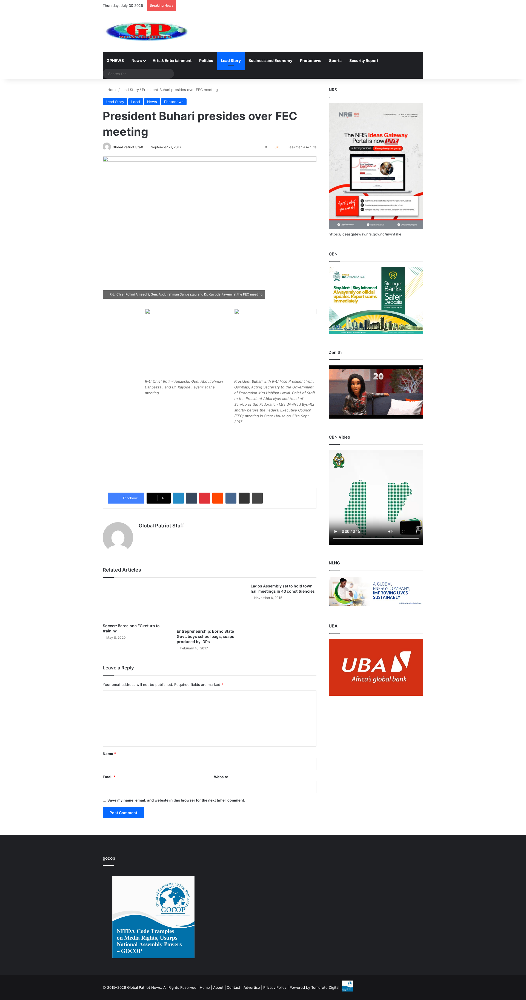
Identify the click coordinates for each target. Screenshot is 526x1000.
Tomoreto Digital (325, 987)
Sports (335, 60)
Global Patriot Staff (128, 147)
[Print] (257, 498)
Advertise (252, 987)
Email (109, 777)
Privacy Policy (274, 987)
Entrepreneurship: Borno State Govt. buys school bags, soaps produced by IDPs (205, 636)
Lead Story (231, 60)
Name (109, 753)
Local (135, 102)
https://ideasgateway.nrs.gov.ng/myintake (365, 234)
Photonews (310, 60)
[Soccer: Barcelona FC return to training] (135, 601)
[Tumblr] (191, 498)
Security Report (363, 60)
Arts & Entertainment (172, 60)
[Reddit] (217, 498)
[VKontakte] (230, 498)
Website (221, 777)
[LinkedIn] (178, 498)
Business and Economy (270, 60)
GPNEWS (115, 60)
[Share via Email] (244, 498)
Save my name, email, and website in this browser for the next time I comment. (176, 800)
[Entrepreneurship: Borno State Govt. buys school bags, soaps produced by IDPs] (209, 604)
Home (112, 89)
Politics (206, 60)
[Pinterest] (204, 498)
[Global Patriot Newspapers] (145, 31)
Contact (233, 987)
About (218, 987)
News (137, 60)
